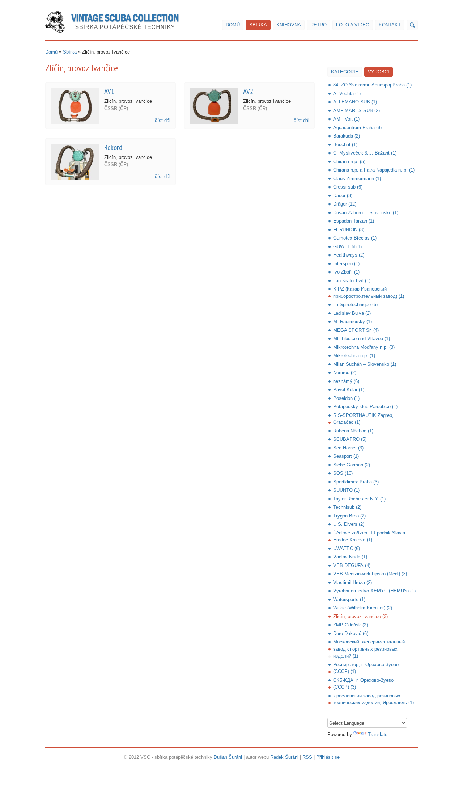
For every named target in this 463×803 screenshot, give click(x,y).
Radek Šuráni (284, 757)
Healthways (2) (348, 255)
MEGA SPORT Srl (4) (356, 330)
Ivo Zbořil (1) (346, 272)
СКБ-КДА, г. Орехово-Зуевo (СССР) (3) (363, 683)
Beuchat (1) (345, 144)
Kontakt (390, 25)
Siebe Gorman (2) (351, 465)
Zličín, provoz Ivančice (128, 101)
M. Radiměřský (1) (352, 321)
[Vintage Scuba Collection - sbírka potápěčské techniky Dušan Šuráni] (112, 22)
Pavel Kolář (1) (348, 389)
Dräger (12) (344, 204)
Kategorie (344, 72)
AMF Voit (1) (346, 119)
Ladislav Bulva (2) (352, 313)
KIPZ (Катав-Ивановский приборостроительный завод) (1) (368, 292)
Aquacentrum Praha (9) (357, 127)
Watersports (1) (349, 599)
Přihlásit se (328, 757)
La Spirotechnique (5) (355, 304)
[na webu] (412, 25)
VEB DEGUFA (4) (351, 565)
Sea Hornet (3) (348, 448)
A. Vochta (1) (347, 93)
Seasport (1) (346, 456)
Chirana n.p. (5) (349, 161)
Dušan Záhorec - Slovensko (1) (365, 212)
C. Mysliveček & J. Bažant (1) (364, 153)
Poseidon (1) (346, 398)
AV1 (109, 91)
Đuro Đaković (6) (350, 633)
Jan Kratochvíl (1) (351, 280)
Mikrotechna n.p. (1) (354, 355)
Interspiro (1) (346, 263)
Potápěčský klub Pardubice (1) (365, 406)
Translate (377, 734)
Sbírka (258, 25)
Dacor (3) (342, 195)
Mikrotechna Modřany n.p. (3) (364, 347)
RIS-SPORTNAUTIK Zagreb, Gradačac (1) (363, 419)
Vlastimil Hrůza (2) (352, 582)
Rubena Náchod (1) (353, 431)
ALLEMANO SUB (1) (355, 102)
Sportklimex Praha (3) (356, 482)
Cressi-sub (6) (347, 187)
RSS (307, 757)
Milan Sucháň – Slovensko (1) (364, 364)
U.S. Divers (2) (348, 524)
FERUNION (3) (348, 229)
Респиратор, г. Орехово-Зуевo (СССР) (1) (366, 668)
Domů (233, 25)
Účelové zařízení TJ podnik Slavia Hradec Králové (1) (369, 536)
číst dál (162, 120)
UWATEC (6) (346, 548)
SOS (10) (343, 473)
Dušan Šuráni (228, 757)
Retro (318, 25)
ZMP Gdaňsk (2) (350, 624)
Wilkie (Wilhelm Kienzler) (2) (362, 607)
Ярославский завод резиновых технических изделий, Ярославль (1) (373, 699)
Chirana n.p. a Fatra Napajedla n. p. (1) (374, 170)
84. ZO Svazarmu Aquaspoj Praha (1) (372, 85)
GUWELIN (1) (347, 246)
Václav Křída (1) (350, 556)
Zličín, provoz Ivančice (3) (360, 616)
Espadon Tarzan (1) (353, 221)
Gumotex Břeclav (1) (355, 238)
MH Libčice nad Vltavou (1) (361, 338)
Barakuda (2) (346, 136)
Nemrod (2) (344, 372)
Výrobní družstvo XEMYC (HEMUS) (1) (374, 590)
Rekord (113, 147)
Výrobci (378, 72)
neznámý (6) (346, 381)
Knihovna (288, 25)
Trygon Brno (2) (349, 516)
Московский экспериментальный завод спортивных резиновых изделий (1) (369, 649)
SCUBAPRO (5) (349, 439)
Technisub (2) (347, 507)
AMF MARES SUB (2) (356, 110)
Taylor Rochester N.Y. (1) (359, 499)
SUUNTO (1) (346, 490)
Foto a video (352, 25)
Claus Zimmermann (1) (357, 178)
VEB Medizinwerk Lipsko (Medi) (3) (370, 573)
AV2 (248, 91)
